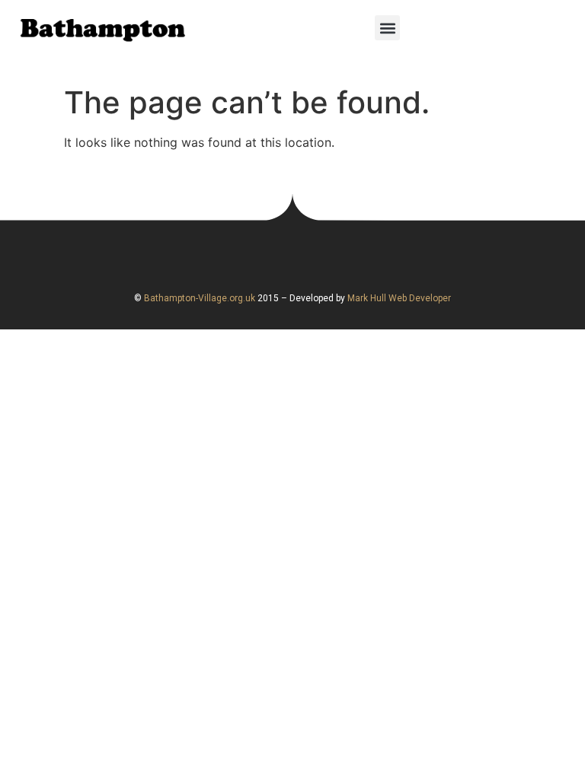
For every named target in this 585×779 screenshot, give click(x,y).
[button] (387, 27)
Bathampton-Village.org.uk (198, 298)
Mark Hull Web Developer (399, 298)
